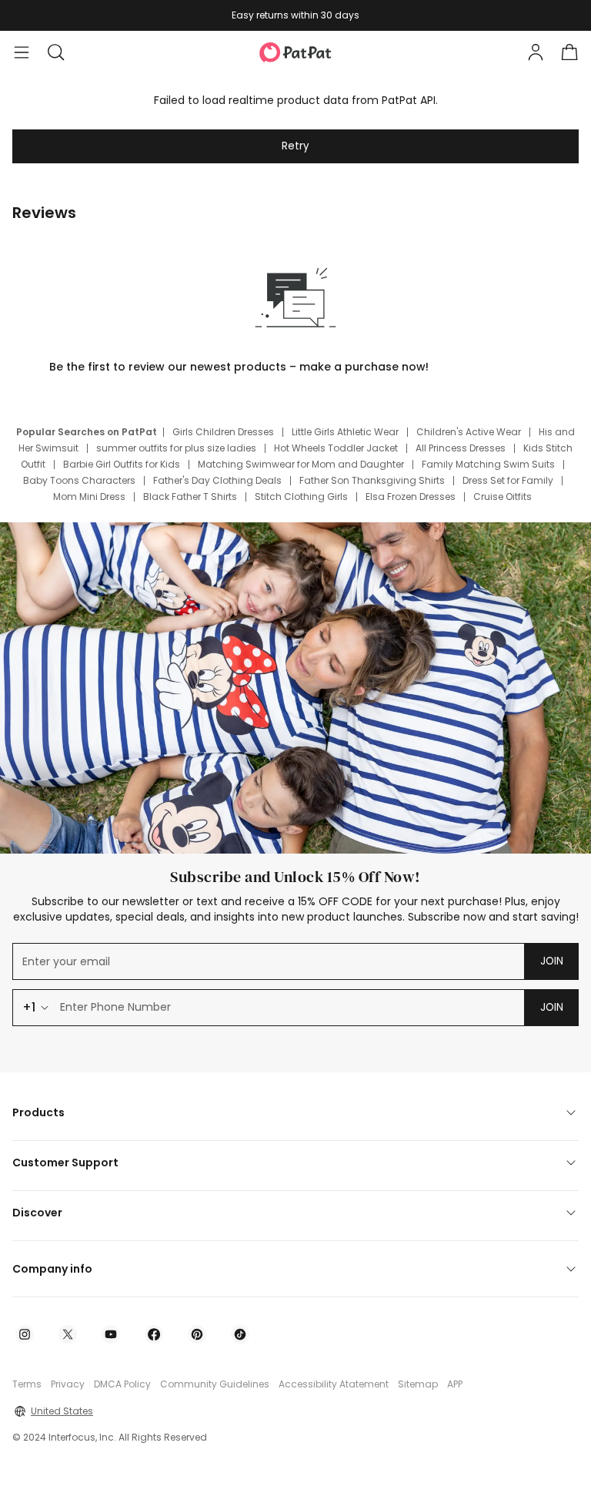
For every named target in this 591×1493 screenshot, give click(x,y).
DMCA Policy (122, 1384)
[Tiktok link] (240, 1334)
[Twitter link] (67, 1334)
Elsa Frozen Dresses (411, 496)
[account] (535, 52)
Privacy (68, 1384)
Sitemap (418, 1384)
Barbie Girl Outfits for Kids (121, 464)
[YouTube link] (110, 1334)
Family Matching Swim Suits (488, 464)
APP (454, 1384)
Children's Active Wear (468, 431)
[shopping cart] (569, 52)
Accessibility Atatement (334, 1384)
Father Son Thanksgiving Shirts (372, 480)
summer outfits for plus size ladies (176, 448)
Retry (295, 146)
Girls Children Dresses (223, 431)
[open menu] (21, 52)
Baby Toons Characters (79, 480)
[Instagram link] (24, 1334)
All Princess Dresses (461, 448)
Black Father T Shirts (190, 496)
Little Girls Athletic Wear (345, 431)
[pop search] (55, 52)
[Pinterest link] (197, 1334)
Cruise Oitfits (502, 496)
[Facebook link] (154, 1334)
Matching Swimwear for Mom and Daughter (301, 464)
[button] (55, 52)
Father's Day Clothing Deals (217, 480)
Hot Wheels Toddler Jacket (336, 448)
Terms (27, 1384)
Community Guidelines (214, 1384)
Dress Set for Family (507, 480)
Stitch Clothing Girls (301, 496)
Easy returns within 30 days (295, 15)
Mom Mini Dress (89, 496)
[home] (295, 52)
